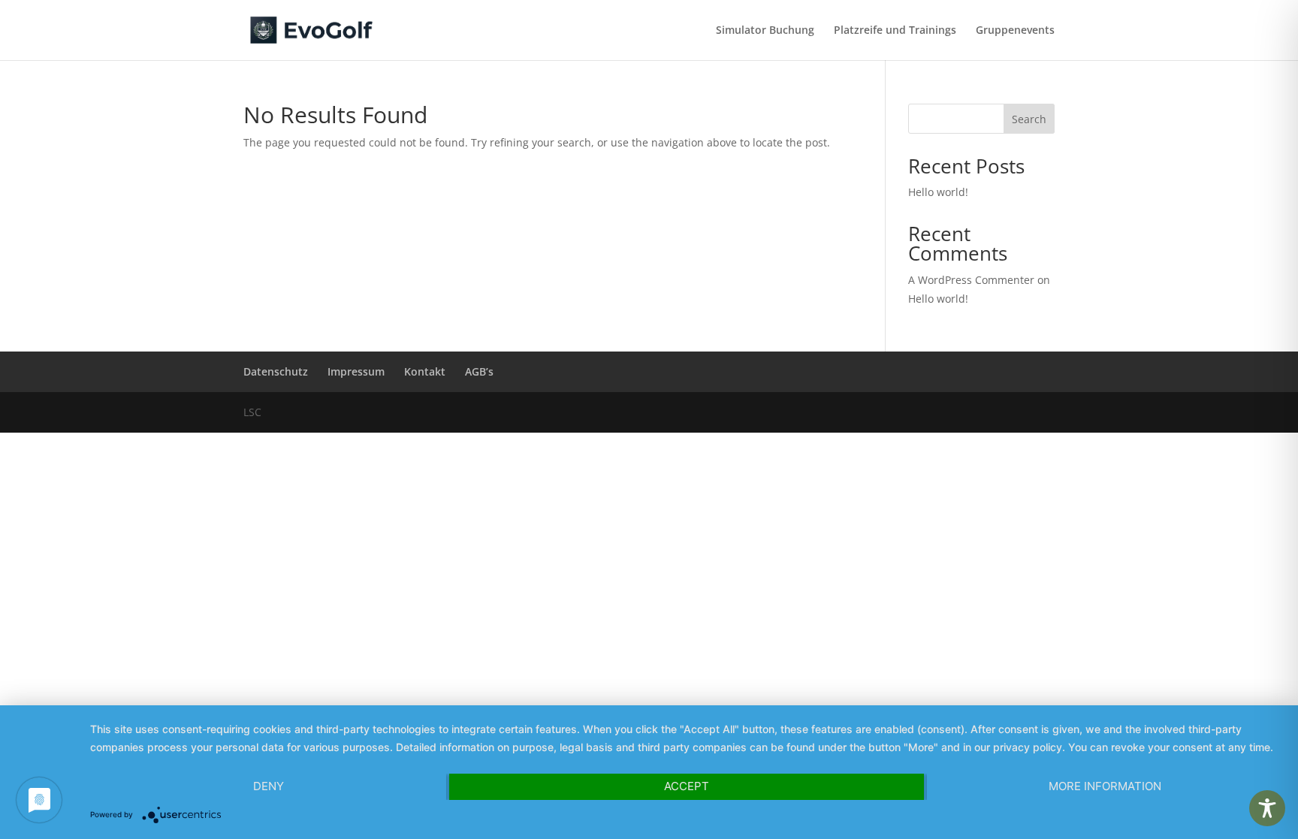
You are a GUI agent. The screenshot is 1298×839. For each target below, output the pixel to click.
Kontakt (424, 371)
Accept (686, 786)
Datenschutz (275, 371)
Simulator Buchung (765, 31)
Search (1029, 119)
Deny (268, 786)
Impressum (356, 371)
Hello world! (938, 192)
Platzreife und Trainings (895, 31)
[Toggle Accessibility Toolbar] (1267, 808)
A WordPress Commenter (971, 280)
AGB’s (479, 371)
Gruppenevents (1015, 31)
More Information (1105, 786)
